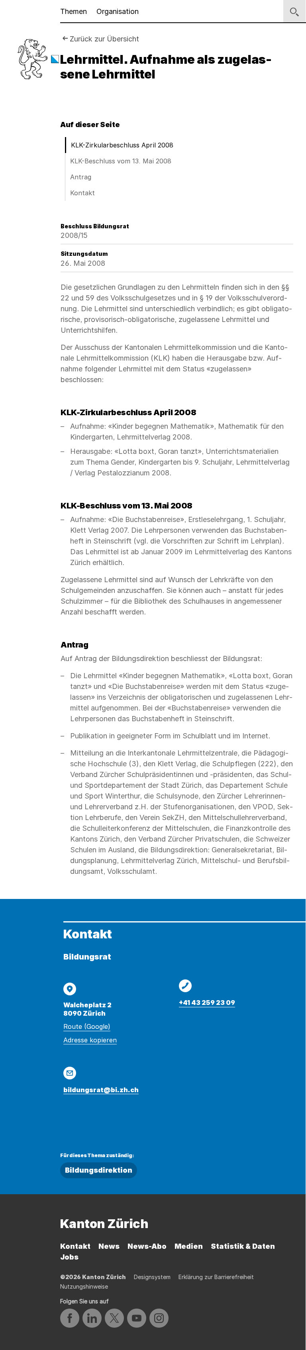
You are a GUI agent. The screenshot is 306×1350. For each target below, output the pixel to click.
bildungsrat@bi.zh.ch (101, 1090)
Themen (73, 11)
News (109, 1246)
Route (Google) (86, 1026)
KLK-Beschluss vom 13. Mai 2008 (120, 161)
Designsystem (152, 1276)
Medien (189, 1246)
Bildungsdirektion (98, 1170)
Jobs (69, 1257)
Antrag (80, 177)
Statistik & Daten (243, 1246)
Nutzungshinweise (84, 1286)
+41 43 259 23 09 (207, 1003)
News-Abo (147, 1246)
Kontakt (82, 193)
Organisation (117, 11)
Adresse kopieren (90, 1040)
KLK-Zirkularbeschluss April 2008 (122, 145)
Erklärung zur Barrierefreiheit (216, 1276)
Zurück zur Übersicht (104, 39)
